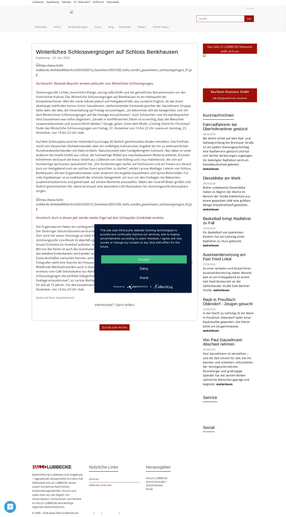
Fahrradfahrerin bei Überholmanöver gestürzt (225, 126)
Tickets (142, 27)
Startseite (41, 27)
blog (110, 27)
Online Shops (161, 27)
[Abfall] (234, 410)
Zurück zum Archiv (114, 327)
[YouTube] (221, 440)
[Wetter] (209, 410)
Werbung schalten (100, 485)
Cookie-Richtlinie (131, 513)
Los (249, 18)
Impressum (85, 513)
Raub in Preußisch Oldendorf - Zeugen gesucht (228, 301)
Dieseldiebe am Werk (222, 178)
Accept (144, 259)
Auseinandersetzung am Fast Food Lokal (224, 256)
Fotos (98, 27)
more (144, 278)
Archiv (57, 27)
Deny (144, 268)
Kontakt (94, 479)
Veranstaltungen (78, 27)
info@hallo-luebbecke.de (168, 489)
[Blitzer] (221, 410)
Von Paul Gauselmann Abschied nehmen (222, 342)
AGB (97, 513)
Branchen (125, 27)
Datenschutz (110, 513)
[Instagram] (209, 440)
